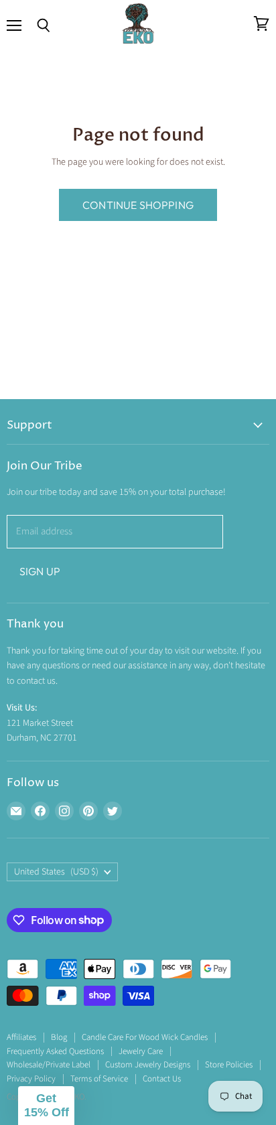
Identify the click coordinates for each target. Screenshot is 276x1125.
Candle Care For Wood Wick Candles (145, 1037)
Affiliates (21, 1037)
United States (56, 872)
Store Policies (229, 1065)
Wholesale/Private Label (48, 1065)
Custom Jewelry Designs (147, 1065)
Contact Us (162, 1079)
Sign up (39, 571)
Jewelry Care (141, 1051)
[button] (46, 1105)
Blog (59, 1037)
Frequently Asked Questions (55, 1051)
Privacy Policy (31, 1079)
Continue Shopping (138, 205)
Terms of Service (99, 1079)
